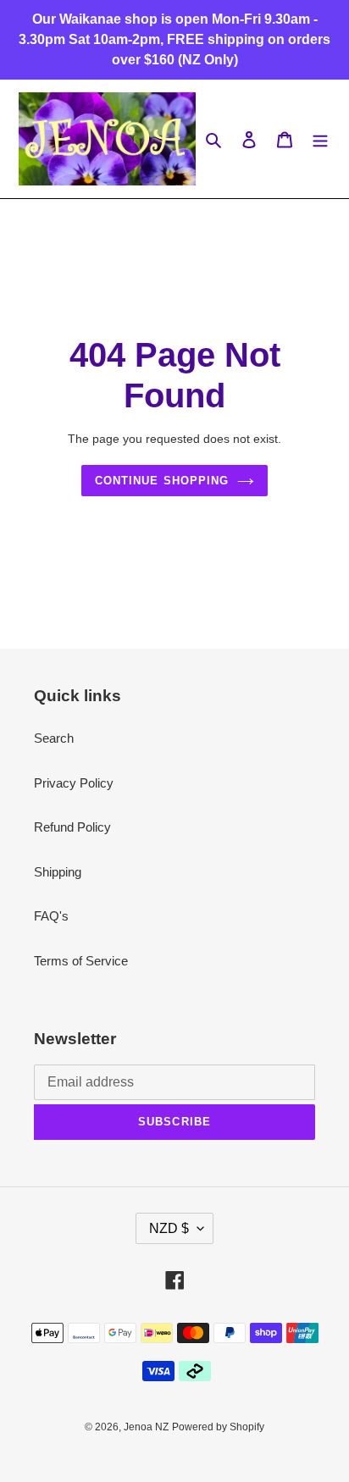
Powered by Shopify (218, 1427)
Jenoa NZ (146, 1427)
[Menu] (320, 139)
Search (54, 738)
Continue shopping (162, 480)
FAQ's (51, 916)
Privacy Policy (74, 783)
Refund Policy (72, 827)
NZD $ (169, 1228)
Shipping (57, 872)
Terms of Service (81, 961)
